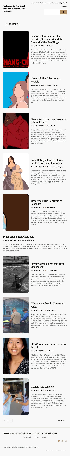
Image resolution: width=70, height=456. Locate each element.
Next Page (62, 421)
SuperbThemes (33, 447)
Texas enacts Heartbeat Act (18, 236)
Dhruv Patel (51, 126)
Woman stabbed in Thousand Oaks (47, 305)
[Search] (63, 12)
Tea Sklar (50, 46)
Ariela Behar (51, 207)
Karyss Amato (51, 390)
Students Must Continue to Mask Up (46, 202)
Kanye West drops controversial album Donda (49, 121)
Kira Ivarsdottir (52, 270)
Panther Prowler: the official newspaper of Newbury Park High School (14, 8)
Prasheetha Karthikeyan (55, 167)
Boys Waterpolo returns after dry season (47, 265)
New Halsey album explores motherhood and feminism (47, 161)
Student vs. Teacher (42, 386)
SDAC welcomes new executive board (49, 346)
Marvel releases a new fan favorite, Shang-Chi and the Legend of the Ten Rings (47, 39)
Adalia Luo (50, 351)
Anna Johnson (51, 310)
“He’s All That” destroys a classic (45, 80)
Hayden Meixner (52, 85)
